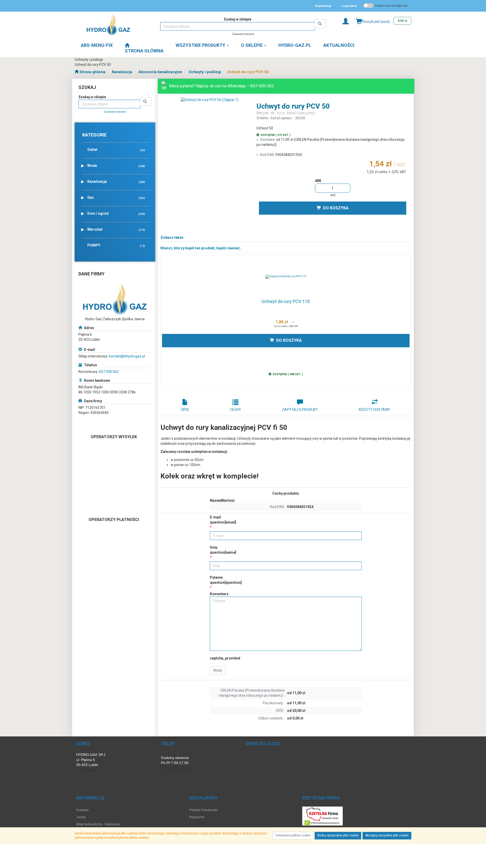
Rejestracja (323, 6)
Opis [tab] (185, 410)
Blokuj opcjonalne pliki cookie (337, 835)
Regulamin (197, 817)
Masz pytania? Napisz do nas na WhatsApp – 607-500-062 (221, 86)
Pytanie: (226, 580)
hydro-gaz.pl (86, 770)
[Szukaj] (320, 23)
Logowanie (349, 6)
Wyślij (217, 670)
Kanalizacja (122, 72)
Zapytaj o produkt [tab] (300, 410)
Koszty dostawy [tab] (374, 410)
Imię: (223, 549)
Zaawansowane (243, 34)
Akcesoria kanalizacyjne (160, 72)
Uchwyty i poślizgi (205, 72)
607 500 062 (109, 372)
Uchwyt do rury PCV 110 (285, 301)
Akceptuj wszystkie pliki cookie (387, 835)
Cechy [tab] (235, 410)
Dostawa (82, 810)
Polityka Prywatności (203, 810)
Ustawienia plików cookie (293, 835)
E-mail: (223, 519)
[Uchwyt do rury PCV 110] (286, 276)
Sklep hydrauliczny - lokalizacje (98, 824)
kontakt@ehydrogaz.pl (127, 356)
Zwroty (81, 817)
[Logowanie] (345, 20)
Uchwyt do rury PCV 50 (248, 72)
